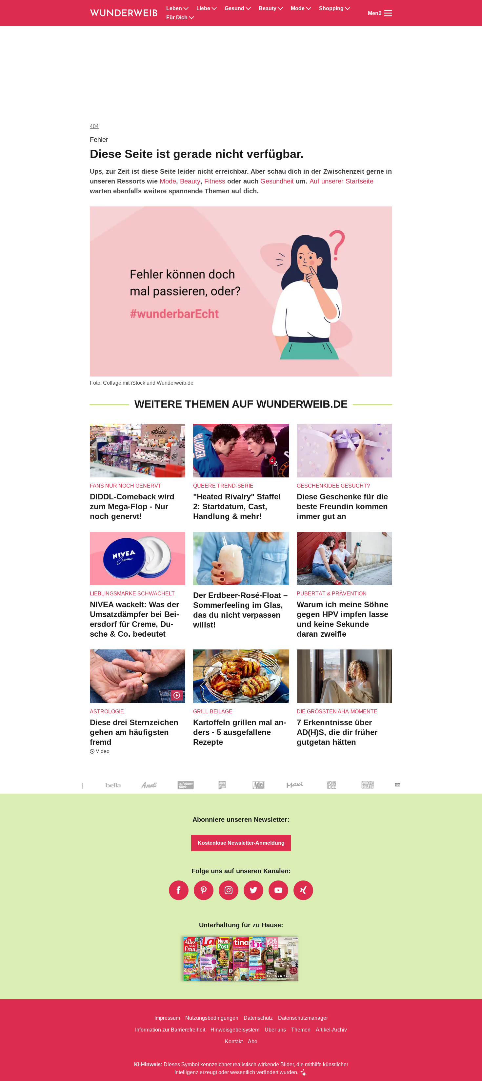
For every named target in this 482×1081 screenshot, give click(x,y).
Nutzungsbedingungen (211, 1018)
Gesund (234, 8)
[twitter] (253, 890)
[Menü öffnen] (388, 13)
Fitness (214, 181)
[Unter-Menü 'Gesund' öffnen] (248, 8)
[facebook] (179, 890)
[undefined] (307, 790)
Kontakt (234, 1041)
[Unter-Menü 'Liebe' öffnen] (214, 8)
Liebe (203, 8)
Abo (252, 1041)
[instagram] (228, 890)
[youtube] (278, 890)
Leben (174, 8)
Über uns (275, 1030)
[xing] (303, 890)
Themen (301, 1030)
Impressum (167, 1018)
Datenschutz (258, 1018)
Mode (298, 8)
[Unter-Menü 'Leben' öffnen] (186, 8)
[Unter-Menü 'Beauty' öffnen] (280, 8)
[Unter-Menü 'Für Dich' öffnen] (191, 18)
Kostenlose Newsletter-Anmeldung (241, 843)
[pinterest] (203, 890)
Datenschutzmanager (303, 1018)
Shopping (331, 8)
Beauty (267, 8)
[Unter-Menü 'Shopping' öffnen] (347, 8)
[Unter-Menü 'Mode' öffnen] (308, 8)
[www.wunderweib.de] (124, 13)
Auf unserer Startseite (341, 181)
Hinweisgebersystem (235, 1030)
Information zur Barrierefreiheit (170, 1030)
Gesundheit (277, 181)
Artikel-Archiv (331, 1030)
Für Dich (177, 17)
